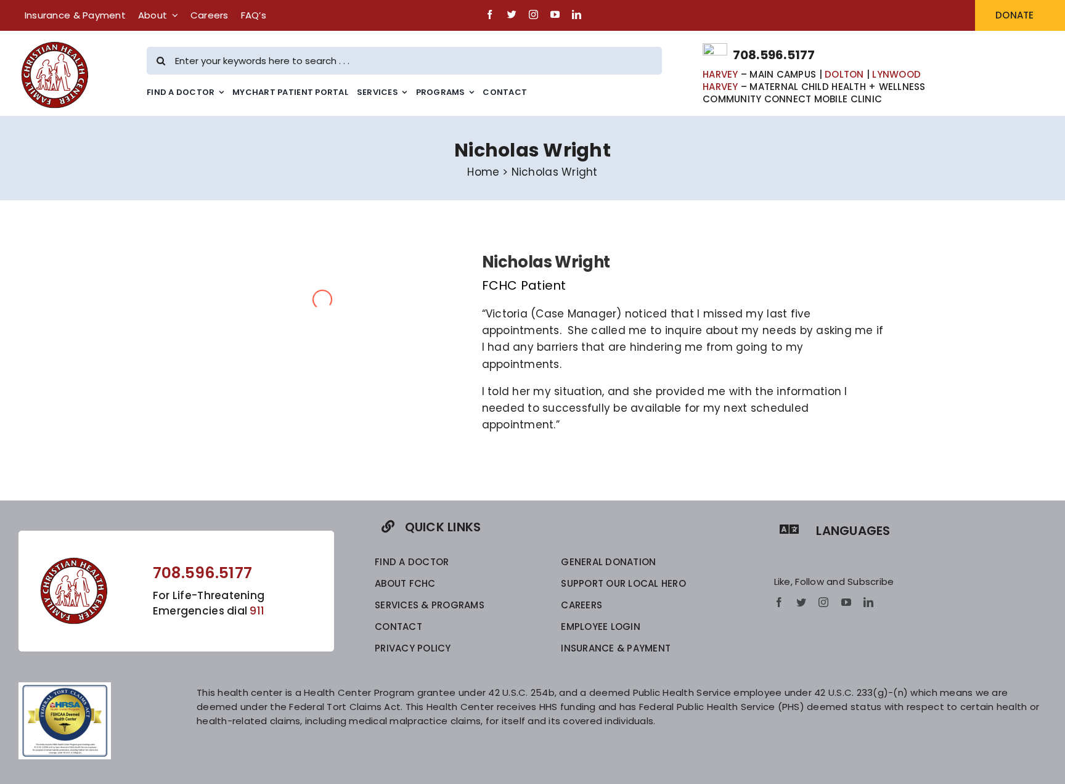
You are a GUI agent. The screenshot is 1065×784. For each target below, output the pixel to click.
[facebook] (489, 14)
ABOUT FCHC (405, 583)
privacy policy (413, 648)
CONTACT (398, 626)
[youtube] (555, 14)
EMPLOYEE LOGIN (600, 626)
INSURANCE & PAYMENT (616, 648)
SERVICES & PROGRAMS (429, 604)
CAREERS (581, 604)
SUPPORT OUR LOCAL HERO (623, 583)
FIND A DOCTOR (412, 561)
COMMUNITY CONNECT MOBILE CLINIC (792, 98)
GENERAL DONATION (608, 561)
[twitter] (511, 14)
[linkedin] (576, 14)
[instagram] (533, 14)
